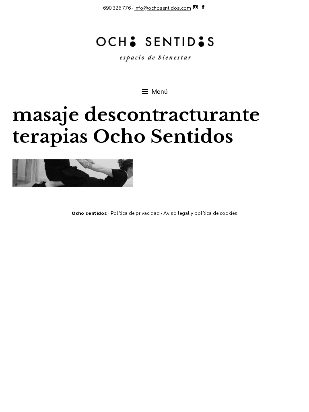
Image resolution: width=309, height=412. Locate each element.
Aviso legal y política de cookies (200, 213)
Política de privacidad (135, 213)
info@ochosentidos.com (162, 8)
